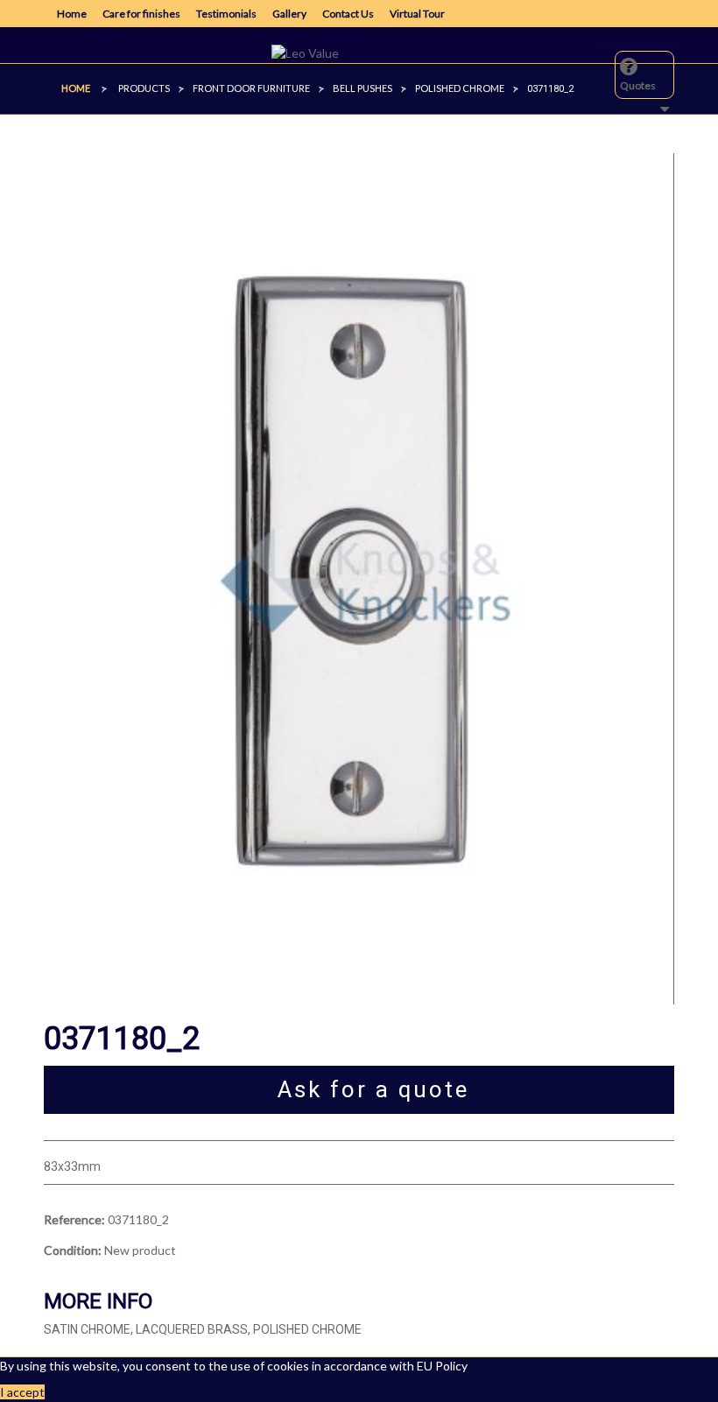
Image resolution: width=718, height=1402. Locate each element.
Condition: (73, 1250)
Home (72, 13)
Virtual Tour (417, 13)
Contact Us (348, 13)
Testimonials (226, 13)
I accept (22, 1391)
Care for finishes (141, 13)
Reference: (74, 1219)
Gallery (289, 13)
